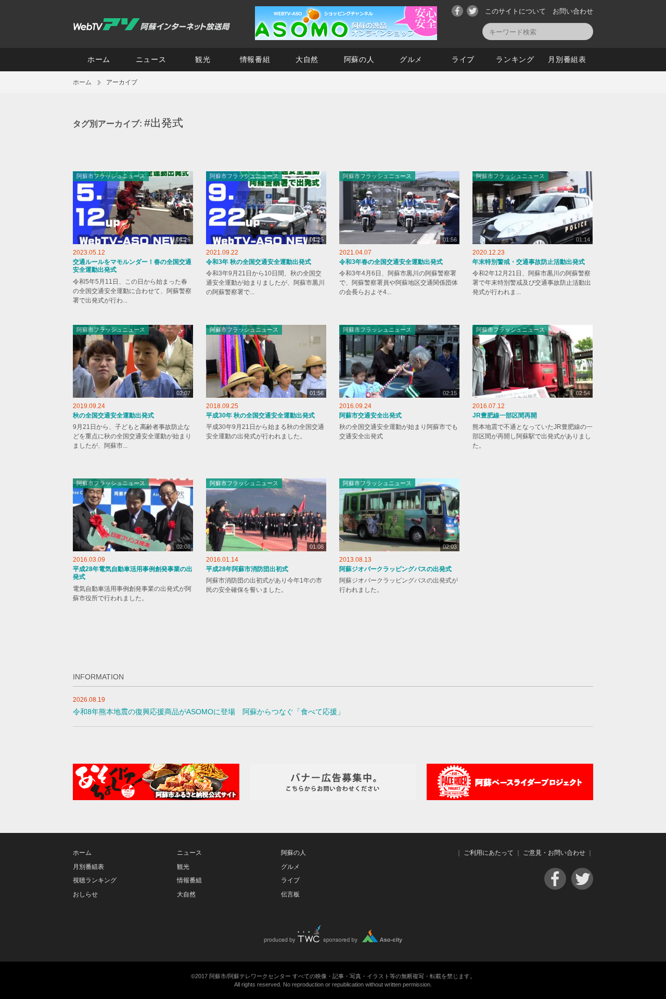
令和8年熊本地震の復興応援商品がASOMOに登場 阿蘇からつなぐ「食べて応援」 (208, 712)
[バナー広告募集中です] (333, 798)
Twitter (472, 11)
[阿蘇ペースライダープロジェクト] (510, 798)
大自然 (307, 59)
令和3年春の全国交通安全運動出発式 (391, 261)
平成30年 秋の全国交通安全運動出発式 (260, 415)
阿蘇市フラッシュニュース (110, 176)
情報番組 (255, 59)
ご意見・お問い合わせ (554, 852)
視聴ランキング (95, 880)
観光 (202, 59)
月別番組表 (567, 59)
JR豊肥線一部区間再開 (504, 415)
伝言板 (290, 894)
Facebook (457, 11)
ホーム (98, 59)
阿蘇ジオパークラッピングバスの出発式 (395, 569)
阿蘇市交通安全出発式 (370, 415)
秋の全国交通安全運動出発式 (113, 415)
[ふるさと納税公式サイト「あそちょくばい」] (156, 798)
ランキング (515, 59)
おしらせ (85, 894)
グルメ (411, 59)
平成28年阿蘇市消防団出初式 (247, 569)
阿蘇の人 (359, 59)
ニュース (151, 59)
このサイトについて (515, 11)
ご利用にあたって (489, 852)
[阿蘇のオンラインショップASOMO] (346, 38)
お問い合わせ (573, 11)
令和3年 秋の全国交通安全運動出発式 (258, 261)
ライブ (463, 59)
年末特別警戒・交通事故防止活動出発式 (528, 261)
